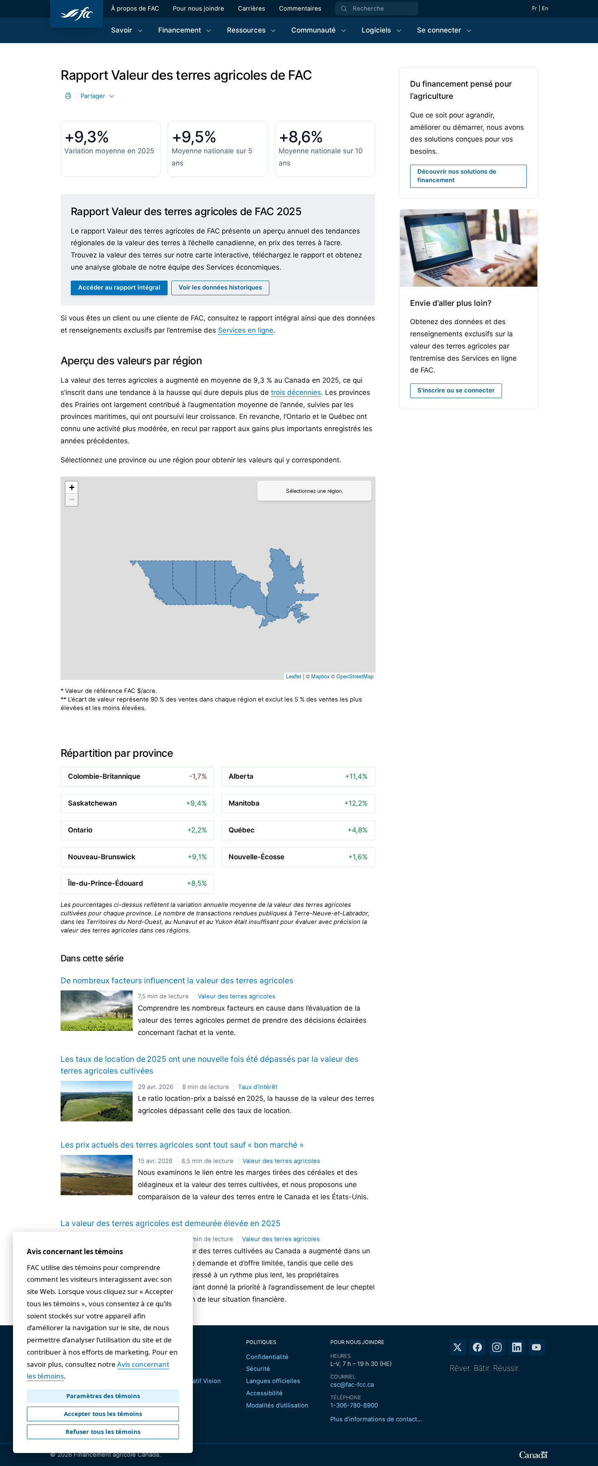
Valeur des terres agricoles (236, 996)
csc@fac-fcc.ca (352, 1384)
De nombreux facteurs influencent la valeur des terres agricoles (177, 980)
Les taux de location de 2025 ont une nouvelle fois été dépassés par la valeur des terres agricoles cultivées (209, 1065)
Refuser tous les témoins (102, 1431)
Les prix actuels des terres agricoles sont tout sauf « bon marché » (182, 1145)
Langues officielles (273, 1381)
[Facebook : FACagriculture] (477, 1347)
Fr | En (540, 8)
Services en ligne (245, 330)
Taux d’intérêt (257, 1087)
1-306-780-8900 (354, 1405)
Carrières (251, 8)
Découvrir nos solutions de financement (472, 176)
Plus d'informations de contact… (376, 1419)
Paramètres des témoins (103, 1396)
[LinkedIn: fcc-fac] (517, 1347)
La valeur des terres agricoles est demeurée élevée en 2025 (171, 1223)
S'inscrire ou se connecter (456, 390)
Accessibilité (264, 1393)
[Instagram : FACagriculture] (497, 1347)
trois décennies (296, 392)
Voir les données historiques (220, 287)
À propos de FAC (135, 8)
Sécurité (258, 1368)
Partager (93, 96)
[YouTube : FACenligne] (536, 1347)
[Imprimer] (68, 95)
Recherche (368, 8)
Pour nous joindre (198, 8)
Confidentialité (267, 1357)
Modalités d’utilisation (277, 1405)
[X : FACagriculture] (458, 1347)
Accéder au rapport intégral (119, 287)
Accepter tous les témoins (103, 1413)
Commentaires (300, 8)
